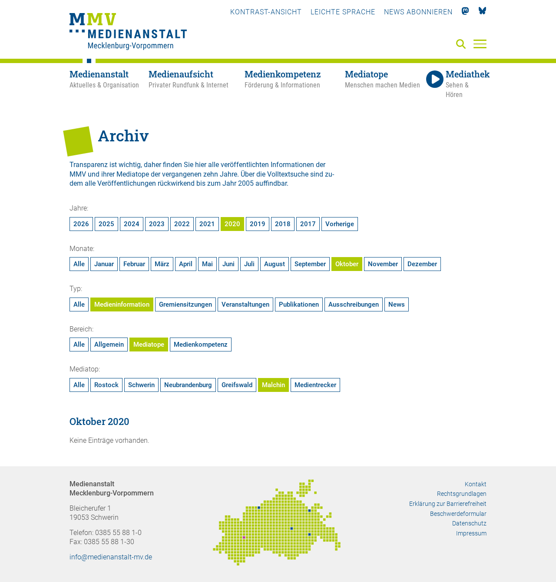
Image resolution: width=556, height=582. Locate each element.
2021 (207, 224)
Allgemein (109, 344)
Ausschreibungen (353, 304)
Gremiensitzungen (185, 304)
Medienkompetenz (201, 344)
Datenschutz (469, 523)
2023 (157, 224)
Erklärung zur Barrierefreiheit (447, 503)
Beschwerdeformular (458, 513)
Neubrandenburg (188, 385)
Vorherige (339, 224)
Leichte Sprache (343, 12)
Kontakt (475, 484)
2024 (131, 224)
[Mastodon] (465, 12)
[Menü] (479, 43)
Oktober (346, 264)
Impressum (471, 533)
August (274, 264)
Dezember (422, 264)
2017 (308, 224)
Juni (228, 264)
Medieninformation (121, 304)
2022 (182, 224)
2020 (232, 224)
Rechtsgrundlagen (461, 493)
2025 (106, 224)
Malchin (273, 385)
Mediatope (148, 344)
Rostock (106, 385)
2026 (81, 224)
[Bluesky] (482, 12)
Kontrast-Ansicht (266, 12)
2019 (257, 224)
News (396, 304)
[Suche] (462, 44)
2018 (283, 224)
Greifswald (237, 385)
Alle (79, 264)
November (383, 264)
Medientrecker (315, 385)
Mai (207, 264)
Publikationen (299, 304)
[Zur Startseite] (128, 32)
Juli (249, 264)
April (185, 264)
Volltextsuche (287, 174)
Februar (134, 264)
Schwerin (141, 385)
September (310, 264)
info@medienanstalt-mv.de (111, 557)
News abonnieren (418, 12)
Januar (104, 264)
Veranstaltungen (245, 304)
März (162, 264)
